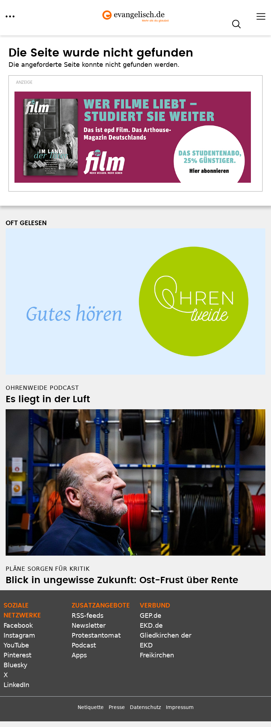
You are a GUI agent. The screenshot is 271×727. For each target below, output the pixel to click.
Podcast (84, 645)
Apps (79, 655)
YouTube (16, 645)
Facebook (18, 625)
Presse (117, 707)
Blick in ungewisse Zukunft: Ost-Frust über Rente (122, 580)
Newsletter (89, 625)
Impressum (180, 707)
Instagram (19, 635)
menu (10, 16)
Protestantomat (96, 635)
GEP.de (150, 615)
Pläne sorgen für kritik (48, 568)
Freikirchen (157, 655)
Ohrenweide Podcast (42, 388)
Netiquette (91, 707)
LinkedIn (16, 684)
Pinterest (17, 655)
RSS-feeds (87, 615)
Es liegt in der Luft (48, 399)
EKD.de (151, 625)
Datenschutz (145, 707)
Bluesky (16, 665)
